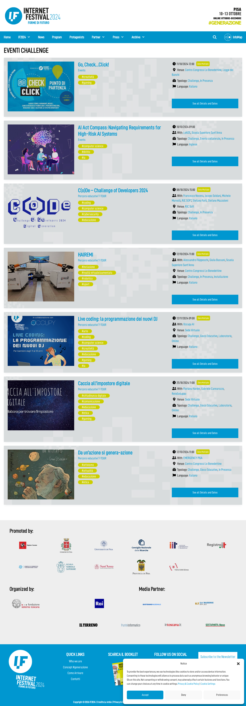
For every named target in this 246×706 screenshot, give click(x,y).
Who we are (75, 661)
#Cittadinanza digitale (94, 395)
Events (82, 70)
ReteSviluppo (179, 393)
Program (57, 37)
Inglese (193, 144)
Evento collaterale (210, 138)
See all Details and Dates (205, 103)
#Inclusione (88, 267)
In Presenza (206, 80)
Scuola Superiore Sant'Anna (207, 132)
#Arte (85, 331)
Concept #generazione (75, 667)
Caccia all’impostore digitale (104, 383)
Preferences (222, 694)
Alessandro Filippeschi (195, 260)
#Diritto (86, 152)
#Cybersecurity (90, 214)
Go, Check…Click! (93, 64)
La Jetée (108, 702)
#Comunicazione (91, 401)
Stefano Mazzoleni (218, 200)
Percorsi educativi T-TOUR (92, 196)
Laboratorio (225, 336)
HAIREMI (85, 254)
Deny (183, 694)
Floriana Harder (191, 388)
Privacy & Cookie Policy (188, 683)
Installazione (221, 276)
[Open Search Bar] (215, 37)
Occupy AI (188, 324)
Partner (96, 37)
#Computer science (92, 146)
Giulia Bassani (217, 260)
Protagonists (77, 37)
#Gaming (86, 82)
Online (175, 341)
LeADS (186, 132)
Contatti (75, 679)
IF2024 (22, 37)
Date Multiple (203, 64)
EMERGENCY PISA (192, 458)
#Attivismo (88, 464)
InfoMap (237, 37)
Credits (100, 702)
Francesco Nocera (193, 195)
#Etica (85, 413)
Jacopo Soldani (213, 195)
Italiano (193, 86)
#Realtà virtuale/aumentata (97, 272)
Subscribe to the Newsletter (217, 656)
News (41, 37)
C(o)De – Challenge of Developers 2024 (113, 190)
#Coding (86, 202)
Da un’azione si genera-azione (105, 452)
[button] (238, 664)
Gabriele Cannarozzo (212, 388)
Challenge (193, 80)
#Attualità (87, 470)
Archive (136, 37)
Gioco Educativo (209, 336)
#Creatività (88, 76)
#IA (83, 157)
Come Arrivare (75, 673)
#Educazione (89, 220)
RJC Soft (189, 206)
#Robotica (87, 278)
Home (7, 37)
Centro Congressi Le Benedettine (203, 70)
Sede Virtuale (192, 330)
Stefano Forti (200, 200)
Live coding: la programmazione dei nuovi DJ (117, 319)
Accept (145, 694)
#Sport (85, 284)
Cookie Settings (208, 683)
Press (116, 37)
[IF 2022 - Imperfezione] (223, 15)
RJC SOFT (186, 200)
